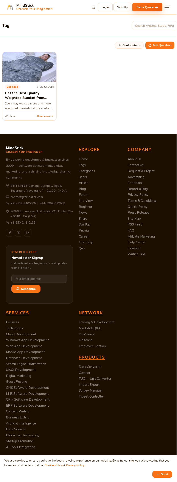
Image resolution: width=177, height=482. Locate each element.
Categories (87, 171)
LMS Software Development (27, 394)
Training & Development (97, 322)
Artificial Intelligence (21, 423)
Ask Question (162, 45)
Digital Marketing (18, 376)
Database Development (24, 358)
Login (105, 7)
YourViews (86, 334)
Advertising (136, 177)
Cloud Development (21, 334)
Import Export (89, 384)
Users (83, 177)
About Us (134, 159)
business (12, 87)
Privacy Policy (138, 195)
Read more (44, 116)
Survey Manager (91, 390)
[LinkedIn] (27, 232)
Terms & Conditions (142, 201)
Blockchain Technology (22, 435)
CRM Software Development (28, 399)
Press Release (138, 212)
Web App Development (24, 346)
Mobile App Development (25, 352)
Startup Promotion (20, 441)
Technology (14, 328)
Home (83, 159)
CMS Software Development (27, 388)
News (83, 212)
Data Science (15, 429)
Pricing (84, 230)
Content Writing (17, 411)
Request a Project (141, 171)
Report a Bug (138, 189)
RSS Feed (135, 224)
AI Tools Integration (20, 447)
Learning (134, 248)
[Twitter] (18, 232)
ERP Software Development (27, 405)
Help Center (137, 242)
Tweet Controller (91, 396)
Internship (86, 242)
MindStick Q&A (90, 328)
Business (12, 322)
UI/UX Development (21, 370)
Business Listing (17, 417)
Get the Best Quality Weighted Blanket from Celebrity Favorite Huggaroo (28, 98)
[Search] (93, 7)
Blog (82, 189)
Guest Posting (16, 381)
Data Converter (90, 367)
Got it (164, 474)
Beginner (85, 207)
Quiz (82, 248)
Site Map (134, 218)
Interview (86, 201)
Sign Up (122, 7)
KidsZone (86, 340)
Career (84, 236)
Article (83, 183)
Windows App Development (27, 340)
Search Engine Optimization (26, 364)
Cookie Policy (138, 207)
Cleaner (84, 373)
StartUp (84, 224)
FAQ (131, 230)
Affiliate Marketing (141, 236)
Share (83, 218)
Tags (82, 165)
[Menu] (167, 7)
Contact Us (136, 165)
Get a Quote (145, 7)
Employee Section (92, 346)
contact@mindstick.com (27, 197)
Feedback (135, 183)
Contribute (130, 45)
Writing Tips (136, 254)
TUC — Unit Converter (95, 378)
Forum (83, 195)
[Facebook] (9, 232)
